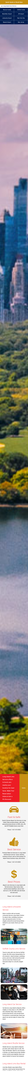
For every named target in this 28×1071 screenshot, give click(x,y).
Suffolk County (21, 9)
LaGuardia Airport (7, 18)
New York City (21, 18)
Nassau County (7, 9)
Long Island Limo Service (9, 6)
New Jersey (21, 22)
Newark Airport (7, 22)
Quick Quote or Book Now (14, 2)
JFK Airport (21, 14)
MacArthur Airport (7, 14)
